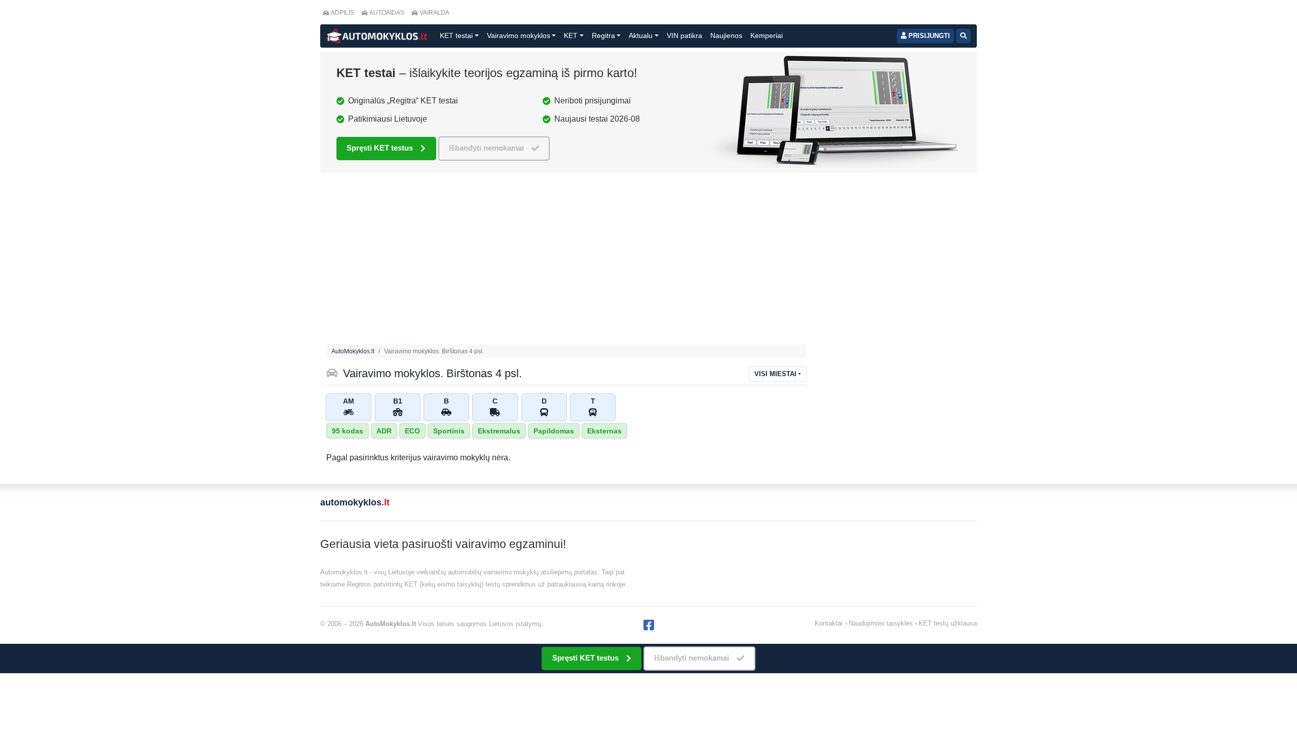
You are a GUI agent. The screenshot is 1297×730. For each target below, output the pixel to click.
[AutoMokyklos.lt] (377, 36)
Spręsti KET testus (380, 147)
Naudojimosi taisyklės (881, 623)
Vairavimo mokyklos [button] (518, 35)
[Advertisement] (566, 261)
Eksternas (604, 431)
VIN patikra (684, 35)
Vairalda (434, 12)
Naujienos (726, 35)
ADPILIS (342, 12)
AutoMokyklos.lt (352, 351)
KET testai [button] (456, 35)
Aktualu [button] (641, 35)
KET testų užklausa (948, 623)
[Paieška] (963, 36)
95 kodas (347, 431)
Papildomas (553, 431)
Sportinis (449, 431)
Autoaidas (386, 12)
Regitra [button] (603, 35)
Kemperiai (766, 35)
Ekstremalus (499, 431)
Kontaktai (829, 623)
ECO (412, 431)
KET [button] (571, 35)
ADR (384, 431)
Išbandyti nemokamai (486, 147)
